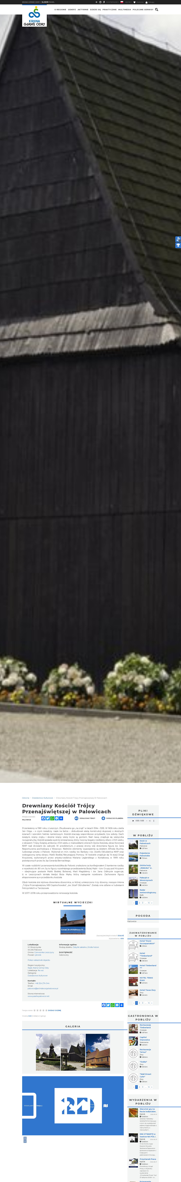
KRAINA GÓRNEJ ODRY (31, 2)
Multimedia (124, 10)
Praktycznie (110, 10)
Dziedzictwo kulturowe (38, 975)
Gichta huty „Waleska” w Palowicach (146, 868)
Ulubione (140, 2)
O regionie (60, 10)
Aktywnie (83, 10)
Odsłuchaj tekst (87, 818)
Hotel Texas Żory (148, 1005)
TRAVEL (48, 2)
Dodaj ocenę (54, 1010)
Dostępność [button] (112, 2)
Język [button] (127, 2)
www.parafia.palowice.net (38, 996)
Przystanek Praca (148, 1175)
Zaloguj (151, 2)
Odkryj (72, 10)
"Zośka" (143, 1077)
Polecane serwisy (143, 10)
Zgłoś (121, 936)
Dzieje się (95, 10)
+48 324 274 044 (42, 983)
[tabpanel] (72, 922)
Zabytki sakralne (80, 947)
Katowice (143, 929)
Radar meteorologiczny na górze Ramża (148, 892)
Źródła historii (93, 947)
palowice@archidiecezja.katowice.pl (43, 988)
